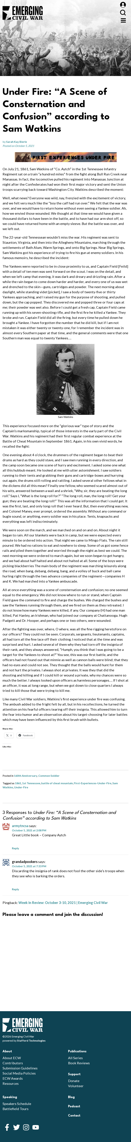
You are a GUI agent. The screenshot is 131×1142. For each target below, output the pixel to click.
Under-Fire (21, 787)
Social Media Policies (19, 1073)
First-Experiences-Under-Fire (92, 783)
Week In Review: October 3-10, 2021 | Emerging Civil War (63, 903)
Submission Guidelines (20, 1068)
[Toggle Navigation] (123, 20)
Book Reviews (79, 1063)
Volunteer (76, 1086)
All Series (75, 1058)
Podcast (74, 1106)
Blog (71, 1097)
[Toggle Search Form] (122, 12)
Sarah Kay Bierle (16, 141)
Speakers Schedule (17, 1104)
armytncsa (20, 826)
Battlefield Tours (15, 1109)
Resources (11, 1083)
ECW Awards (13, 1078)
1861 (18, 783)
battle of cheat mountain (57, 783)
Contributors (13, 1063)
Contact (74, 1115)
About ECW (12, 1058)
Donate (73, 1081)
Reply (15, 848)
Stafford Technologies (31, 1040)
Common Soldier (49, 775)
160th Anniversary (25, 775)
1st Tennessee (31, 783)
